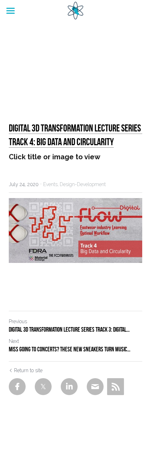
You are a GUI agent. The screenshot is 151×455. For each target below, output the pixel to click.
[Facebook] (17, 386)
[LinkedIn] (69, 386)
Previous (18, 321)
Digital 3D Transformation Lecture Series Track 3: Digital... (69, 329)
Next (14, 341)
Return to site (28, 370)
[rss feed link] (115, 386)
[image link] (75, 10)
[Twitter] (43, 386)
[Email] (95, 386)
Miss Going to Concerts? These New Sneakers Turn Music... (69, 349)
